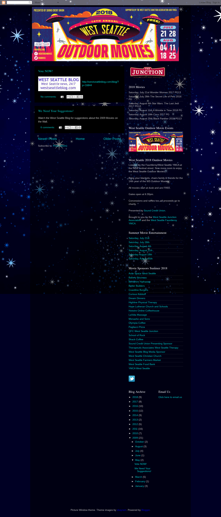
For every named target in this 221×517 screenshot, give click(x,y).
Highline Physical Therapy (143, 302)
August (139, 446)
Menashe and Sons (139, 319)
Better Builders (137, 286)
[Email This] (68, 97)
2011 (135, 429)
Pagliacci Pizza (137, 327)
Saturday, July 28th (139, 242)
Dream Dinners (137, 298)
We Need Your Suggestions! (56, 111)
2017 (135, 401)
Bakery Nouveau (138, 277)
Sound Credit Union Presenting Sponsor (150, 343)
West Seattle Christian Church (145, 356)
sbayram (121, 510)
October (140, 442)
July (137, 451)
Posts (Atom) (60, 146)
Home (80, 139)
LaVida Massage (138, 315)
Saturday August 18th (140, 254)
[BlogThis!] (71, 97)
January (140, 486)
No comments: (49, 96)
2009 (135, 438)
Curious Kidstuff (137, 294)
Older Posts (112, 139)
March (139, 477)
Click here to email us (170, 397)
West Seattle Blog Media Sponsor (147, 352)
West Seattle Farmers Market (145, 360)
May (138, 460)
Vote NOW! (45, 71)
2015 (135, 410)
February (140, 481)
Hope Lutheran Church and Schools (148, 306)
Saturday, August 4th (140, 246)
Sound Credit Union (154, 210)
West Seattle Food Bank (142, 364)
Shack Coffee (136, 339)
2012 (135, 424)
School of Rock (137, 335)
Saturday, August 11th (140, 250)
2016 (135, 406)
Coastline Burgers (138, 290)
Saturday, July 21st (139, 238)
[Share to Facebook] (78, 97)
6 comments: (48, 127)
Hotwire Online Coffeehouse (144, 310)
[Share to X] (74, 97)
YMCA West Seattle (139, 368)
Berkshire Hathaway (140, 281)
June (138, 455)
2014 (135, 415)
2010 (135, 433)
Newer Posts (47, 139)
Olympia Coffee (137, 323)
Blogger (145, 510)
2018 (135, 397)
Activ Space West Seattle (142, 273)
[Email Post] (61, 96)
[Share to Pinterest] (81, 97)
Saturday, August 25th (141, 258)
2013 (135, 419)
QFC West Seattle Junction (143, 331)
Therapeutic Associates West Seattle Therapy (153, 347)
